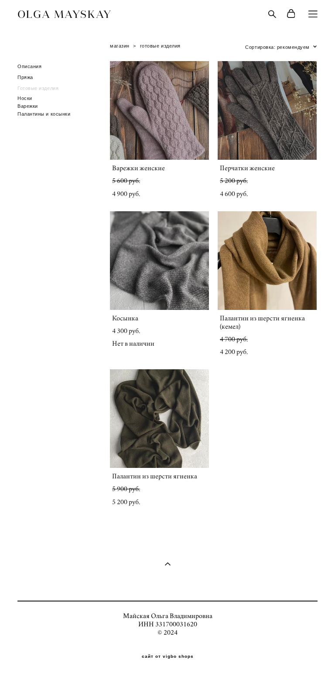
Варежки (27, 106)
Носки (24, 98)
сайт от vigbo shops (168, 656)
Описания (29, 66)
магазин (120, 45)
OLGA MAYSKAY (64, 14)
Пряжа (25, 77)
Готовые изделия (37, 88)
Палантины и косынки (43, 114)
